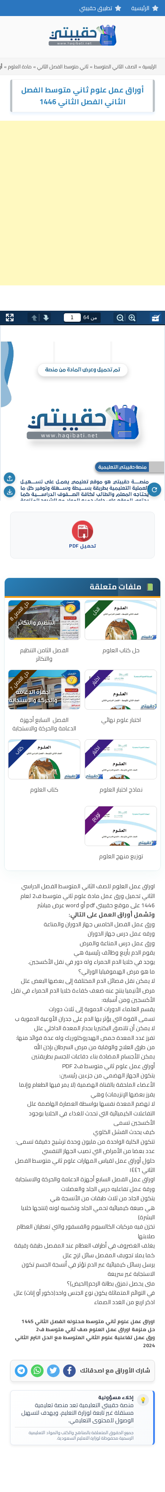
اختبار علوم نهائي (121, 719)
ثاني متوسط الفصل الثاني (62, 66)
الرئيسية (140, 8)
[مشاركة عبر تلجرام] (21, 1371)
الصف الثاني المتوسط (115, 66)
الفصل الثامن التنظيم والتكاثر (44, 654)
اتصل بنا (108, 1464)
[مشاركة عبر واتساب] (37, 1371)
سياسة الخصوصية (68, 1464)
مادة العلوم (20, 66)
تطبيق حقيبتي (95, 8)
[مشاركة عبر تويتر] (53, 1371)
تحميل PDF (82, 545)
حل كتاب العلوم (121, 650)
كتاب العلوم (44, 789)
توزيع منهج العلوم (121, 856)
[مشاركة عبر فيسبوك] (69, 1371)
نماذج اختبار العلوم (121, 789)
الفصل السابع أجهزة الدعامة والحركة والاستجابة (44, 724)
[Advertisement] (82, 203)
